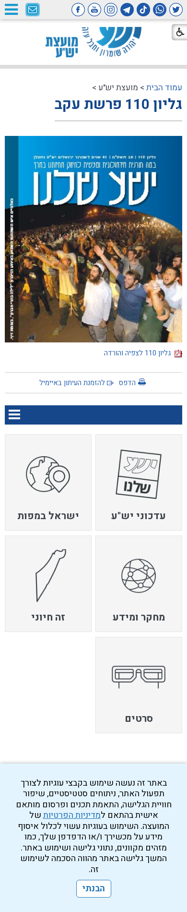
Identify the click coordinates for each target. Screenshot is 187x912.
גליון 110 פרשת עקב (118, 104)
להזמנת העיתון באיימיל (72, 382)
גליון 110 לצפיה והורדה (139, 353)
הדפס (127, 382)
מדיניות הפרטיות (72, 815)
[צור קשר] (32, 10)
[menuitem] (139, 482)
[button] (11, 9)
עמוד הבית (164, 88)
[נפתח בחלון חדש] (176, 9)
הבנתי (93, 888)
